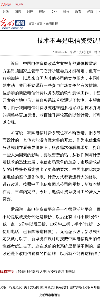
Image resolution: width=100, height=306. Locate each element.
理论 (42, 12)
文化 (54, 12)
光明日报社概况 (11, 287)
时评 (30, 12)
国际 (18, 12)
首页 (31, 24)
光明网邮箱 (92, 287)
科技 (66, 12)
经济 (90, 12)
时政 (6, 12)
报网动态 (47, 287)
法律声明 (76, 287)
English (18, 4)
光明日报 (52, 24)
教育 (78, 12)
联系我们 (62, 287)
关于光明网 (31, 287)
